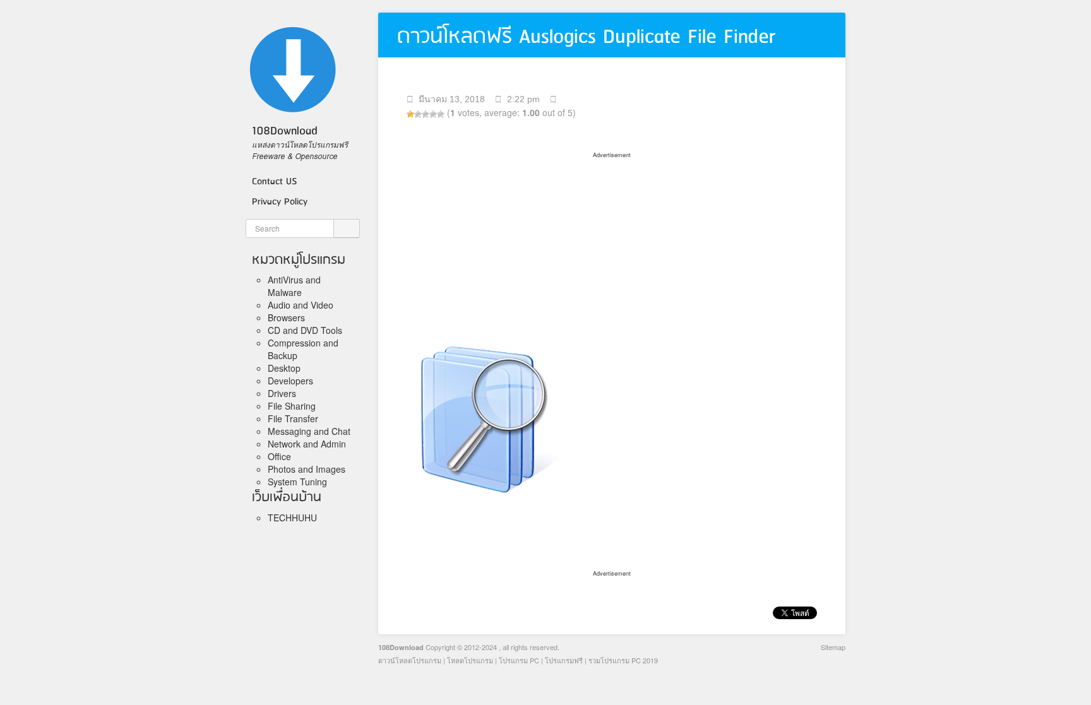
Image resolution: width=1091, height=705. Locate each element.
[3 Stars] (425, 114)
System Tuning (297, 481)
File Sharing (292, 406)
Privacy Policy (279, 202)
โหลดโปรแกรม (470, 660)
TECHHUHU (292, 517)
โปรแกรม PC (519, 660)
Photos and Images (306, 469)
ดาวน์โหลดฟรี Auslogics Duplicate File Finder (586, 37)
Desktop (284, 368)
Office (279, 456)
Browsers (286, 317)
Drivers (282, 393)
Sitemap (833, 647)
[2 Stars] (418, 114)
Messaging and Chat (309, 431)
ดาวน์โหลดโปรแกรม (409, 660)
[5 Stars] (440, 114)
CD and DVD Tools (305, 330)
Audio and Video (300, 305)
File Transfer (293, 418)
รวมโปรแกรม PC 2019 (623, 660)
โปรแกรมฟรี (564, 660)
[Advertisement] (611, 240)
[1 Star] (410, 114)
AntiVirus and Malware (294, 286)
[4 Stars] (433, 114)
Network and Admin (307, 443)
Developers (290, 380)
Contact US (274, 182)
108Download (401, 647)
